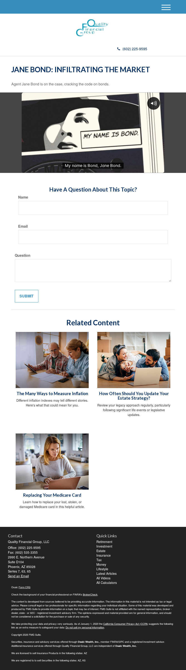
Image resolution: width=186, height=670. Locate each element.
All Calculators (106, 582)
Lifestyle (102, 569)
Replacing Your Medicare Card (52, 495)
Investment (104, 546)
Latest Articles (106, 573)
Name (23, 197)
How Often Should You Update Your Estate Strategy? (134, 396)
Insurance (103, 555)
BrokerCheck (90, 594)
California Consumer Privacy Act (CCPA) (125, 623)
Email (23, 226)
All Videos (103, 578)
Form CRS (24, 587)
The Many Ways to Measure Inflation (52, 393)
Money (101, 564)
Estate (100, 550)
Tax (99, 560)
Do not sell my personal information (85, 627)
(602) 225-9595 (134, 48)
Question (22, 255)
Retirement (104, 541)
